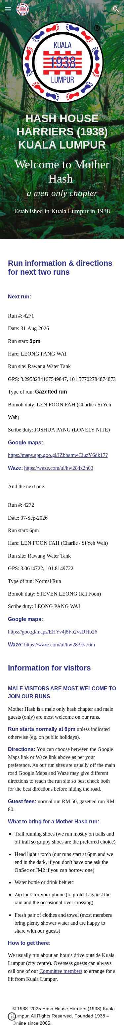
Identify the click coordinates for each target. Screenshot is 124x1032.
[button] (8, 9)
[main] (62, 163)
